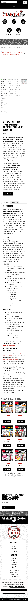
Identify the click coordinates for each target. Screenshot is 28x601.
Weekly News (14, 558)
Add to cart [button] (7, 421)
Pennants (9, 34)
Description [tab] (6, 202)
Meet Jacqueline (14, 570)
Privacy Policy (14, 572)
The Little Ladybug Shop (10, 359)
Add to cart (8, 194)
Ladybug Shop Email (9, 345)
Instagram (14, 562)
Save (4, 427)
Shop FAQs (14, 552)
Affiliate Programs (14, 576)
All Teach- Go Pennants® (11, 46)
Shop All (18, 34)
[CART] (25, 2)
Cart (14, 550)
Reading (4, 26)
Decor (23, 26)
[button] (14, 6)
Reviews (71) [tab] (15, 202)
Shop (14, 546)
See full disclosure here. (17, 586)
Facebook (14, 564)
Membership (14, 560)
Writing (14, 26)
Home (2, 46)
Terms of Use (14, 574)
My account (14, 548)
